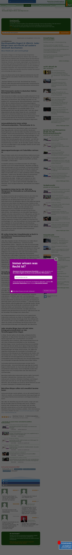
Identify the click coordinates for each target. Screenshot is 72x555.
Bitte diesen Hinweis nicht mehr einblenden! (24, 291)
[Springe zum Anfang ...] (69, 552)
